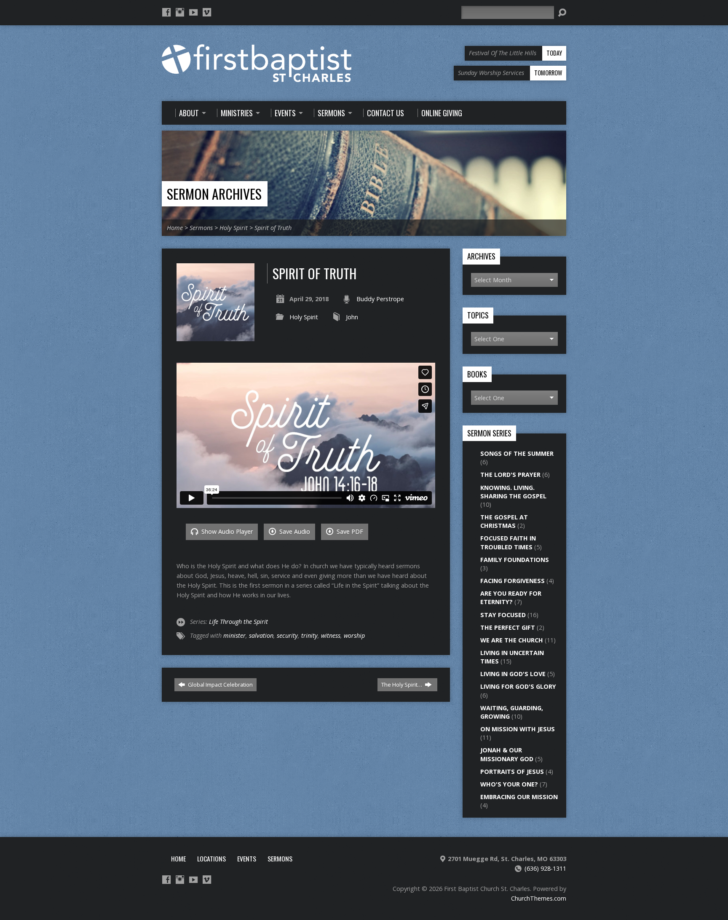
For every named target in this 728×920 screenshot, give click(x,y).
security (287, 635)
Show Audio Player (226, 531)
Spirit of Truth (273, 228)
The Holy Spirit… (402, 684)
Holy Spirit (233, 228)
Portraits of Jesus (512, 772)
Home (175, 228)
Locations (211, 858)
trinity (309, 635)
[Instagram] (180, 12)
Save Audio (294, 531)
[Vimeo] (207, 12)
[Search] (562, 12)
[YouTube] (193, 12)
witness (330, 635)
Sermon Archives (214, 193)
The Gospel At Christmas (504, 521)
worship (354, 635)
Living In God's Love (513, 674)
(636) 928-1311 (545, 868)
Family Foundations (514, 560)
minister (234, 635)
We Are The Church (511, 640)
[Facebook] (166, 12)
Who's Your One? (509, 784)
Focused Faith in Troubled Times (508, 542)
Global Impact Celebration (220, 684)
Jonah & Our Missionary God (506, 754)
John (352, 317)
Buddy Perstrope (380, 299)
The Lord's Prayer (510, 475)
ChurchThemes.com (538, 898)
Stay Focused (503, 615)
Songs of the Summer (517, 453)
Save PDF (349, 531)
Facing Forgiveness (512, 581)
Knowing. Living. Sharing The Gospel (513, 492)
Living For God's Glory (518, 686)
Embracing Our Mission (519, 797)
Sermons (201, 228)
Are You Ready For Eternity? (510, 597)
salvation (261, 635)
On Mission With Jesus (517, 729)
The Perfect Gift (507, 627)
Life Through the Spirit (238, 622)
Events (246, 858)
